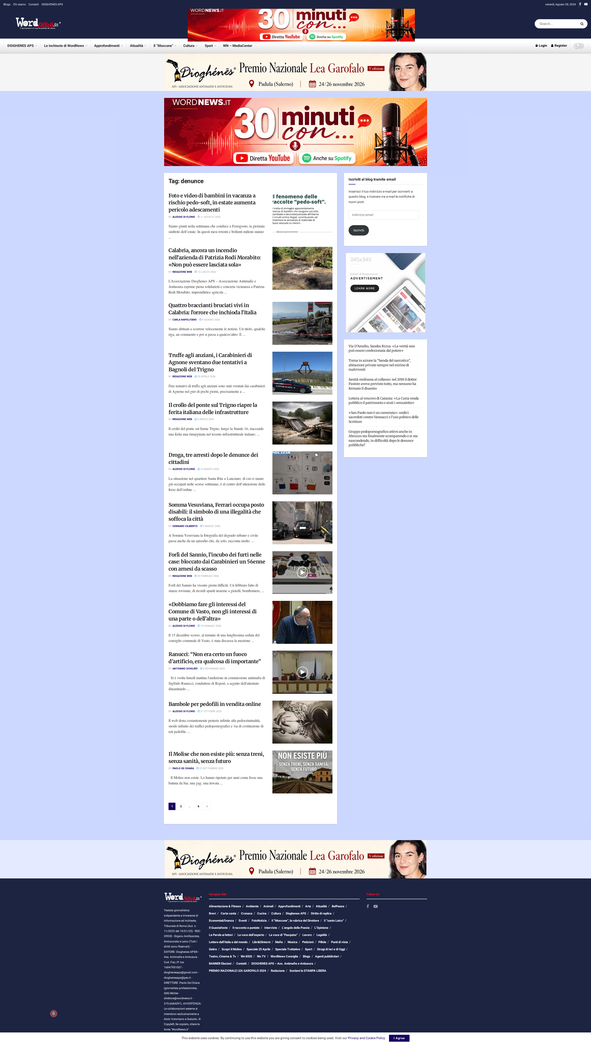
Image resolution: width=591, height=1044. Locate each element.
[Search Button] (583, 23)
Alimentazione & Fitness (225, 906)
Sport (209, 45)
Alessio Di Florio (183, 217)
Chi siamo (19, 4)
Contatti (34, 4)
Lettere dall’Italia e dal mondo (228, 942)
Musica (292, 942)
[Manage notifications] (53, 1013)
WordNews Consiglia (284, 956)
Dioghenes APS (296, 913)
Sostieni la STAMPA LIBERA (307, 970)
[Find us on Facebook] (580, 4)
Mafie (279, 942)
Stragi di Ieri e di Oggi (331, 949)
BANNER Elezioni (220, 963)
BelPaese (338, 906)
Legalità (322, 935)
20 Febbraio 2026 (208, 576)
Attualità (136, 45)
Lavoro (307, 935)
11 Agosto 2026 (210, 217)
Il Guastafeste (218, 928)
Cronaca (246, 913)
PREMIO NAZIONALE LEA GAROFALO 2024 (237, 970)
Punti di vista (339, 942)
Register (560, 45)
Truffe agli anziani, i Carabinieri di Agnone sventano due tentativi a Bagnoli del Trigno (210, 362)
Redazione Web (182, 272)
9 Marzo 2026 (211, 526)
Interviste (270, 928)
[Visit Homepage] (32, 23)
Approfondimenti (107, 45)
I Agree (399, 1038)
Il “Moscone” (163, 45)
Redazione (278, 970)
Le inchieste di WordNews (64, 45)
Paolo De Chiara (183, 768)
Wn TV (261, 956)
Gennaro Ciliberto (185, 526)
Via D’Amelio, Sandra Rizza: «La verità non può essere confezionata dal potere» (382, 348)
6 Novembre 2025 (213, 669)
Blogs (6, 4)
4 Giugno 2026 (210, 320)
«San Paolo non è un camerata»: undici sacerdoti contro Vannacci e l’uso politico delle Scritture (384, 417)
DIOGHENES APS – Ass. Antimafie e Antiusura (282, 963)
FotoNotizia (259, 920)
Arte (308, 906)
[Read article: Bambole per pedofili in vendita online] (302, 722)
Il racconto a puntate (245, 928)
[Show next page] (207, 806)
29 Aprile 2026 (206, 376)
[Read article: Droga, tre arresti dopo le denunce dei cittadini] (302, 472)
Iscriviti (358, 230)
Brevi (212, 913)
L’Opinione (321, 928)
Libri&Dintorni (261, 942)
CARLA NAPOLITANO (184, 320)
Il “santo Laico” (334, 920)
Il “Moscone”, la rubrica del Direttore (295, 920)
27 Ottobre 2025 (211, 711)
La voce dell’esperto (251, 935)
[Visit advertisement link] (301, 24)
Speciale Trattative (287, 949)
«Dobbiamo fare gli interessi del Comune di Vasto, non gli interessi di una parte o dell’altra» (213, 611)
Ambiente (252, 906)
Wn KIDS (246, 956)
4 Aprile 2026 (205, 419)
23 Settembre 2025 (211, 768)
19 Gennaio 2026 (210, 626)
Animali (268, 906)
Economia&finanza (221, 920)
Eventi (243, 920)
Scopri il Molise (232, 949)
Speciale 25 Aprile (258, 949)
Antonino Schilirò (185, 669)
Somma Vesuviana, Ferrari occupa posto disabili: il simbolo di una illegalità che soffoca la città (216, 512)
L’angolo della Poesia (296, 928)
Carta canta (228, 913)
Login (542, 45)
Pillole (322, 942)
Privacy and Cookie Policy (366, 1038)
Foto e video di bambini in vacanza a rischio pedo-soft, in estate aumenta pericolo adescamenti (212, 202)
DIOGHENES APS (52, 4)
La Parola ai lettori (221, 935)
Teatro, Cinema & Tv (222, 956)
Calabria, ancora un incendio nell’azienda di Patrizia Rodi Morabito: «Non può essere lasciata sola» (215, 257)
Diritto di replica (321, 913)
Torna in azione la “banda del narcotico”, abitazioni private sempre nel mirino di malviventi (380, 365)
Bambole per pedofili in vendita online (215, 704)
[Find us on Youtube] (586, 4)
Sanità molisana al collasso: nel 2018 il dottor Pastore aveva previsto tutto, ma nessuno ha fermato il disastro (383, 383)
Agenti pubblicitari (327, 956)
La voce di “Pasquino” (283, 935)
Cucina (261, 913)
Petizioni (308, 942)
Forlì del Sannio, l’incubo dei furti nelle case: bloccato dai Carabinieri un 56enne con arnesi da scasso (217, 561)
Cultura (188, 45)
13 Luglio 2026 (206, 272)
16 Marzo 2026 (209, 469)
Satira (213, 949)
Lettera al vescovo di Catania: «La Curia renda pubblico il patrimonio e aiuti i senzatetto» (384, 400)
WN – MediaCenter (237, 45)
